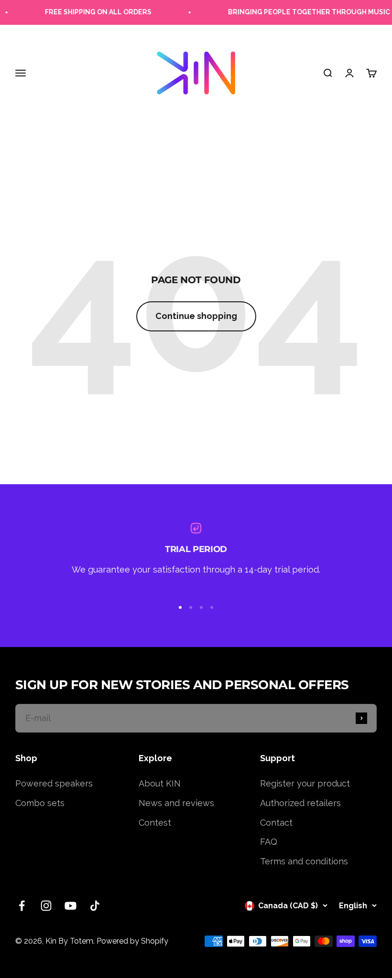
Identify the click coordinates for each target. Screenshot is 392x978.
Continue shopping (196, 316)
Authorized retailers (300, 803)
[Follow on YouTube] (70, 905)
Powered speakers (54, 783)
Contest (155, 823)
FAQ (268, 842)
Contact (276, 823)
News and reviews (176, 803)
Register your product (305, 783)
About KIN (160, 783)
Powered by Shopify (132, 941)
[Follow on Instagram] (46, 905)
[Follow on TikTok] (94, 905)
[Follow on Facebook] (21, 905)
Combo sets (40, 803)
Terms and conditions (304, 861)
